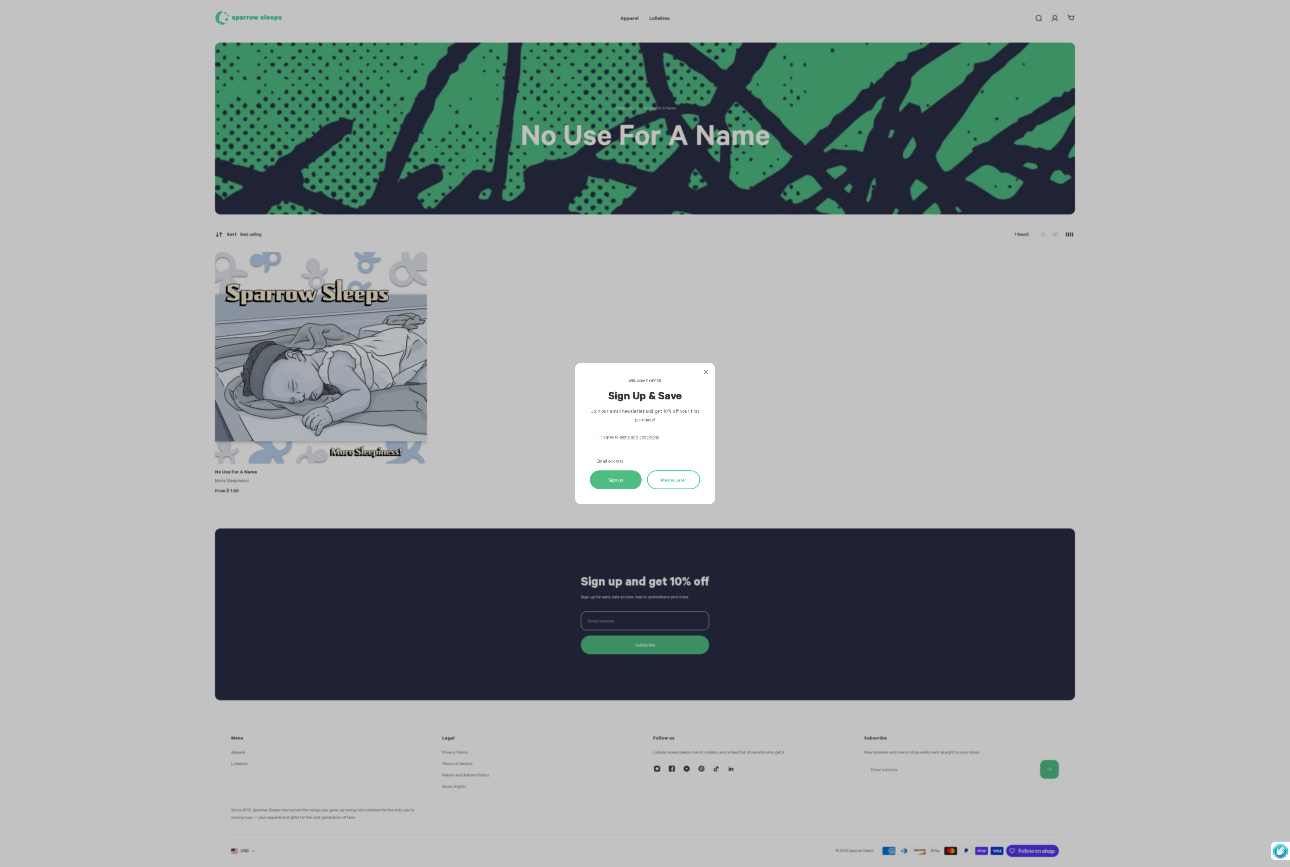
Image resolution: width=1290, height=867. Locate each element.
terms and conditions (639, 437)
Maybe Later (673, 479)
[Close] (706, 372)
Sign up (615, 479)
